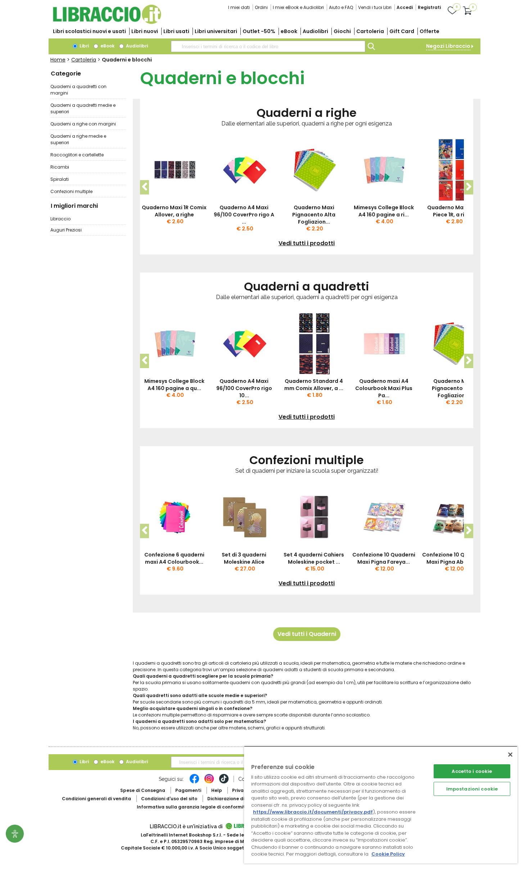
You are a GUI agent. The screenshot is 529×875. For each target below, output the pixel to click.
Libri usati (176, 31)
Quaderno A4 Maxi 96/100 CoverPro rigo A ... (244, 214)
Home (57, 59)
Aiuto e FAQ (341, 7)
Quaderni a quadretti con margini (78, 89)
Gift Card (401, 31)
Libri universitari (216, 31)
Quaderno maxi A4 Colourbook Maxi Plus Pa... (383, 388)
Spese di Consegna (142, 790)
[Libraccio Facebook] (194, 782)
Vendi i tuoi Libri (375, 7)
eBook (289, 31)
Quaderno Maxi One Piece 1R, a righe (453, 211)
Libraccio (60, 219)
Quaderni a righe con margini (83, 124)
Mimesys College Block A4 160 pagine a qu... (174, 384)
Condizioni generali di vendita (96, 799)
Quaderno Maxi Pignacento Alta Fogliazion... (313, 214)
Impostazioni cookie (472, 788)
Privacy (240, 790)
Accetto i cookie (472, 771)
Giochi (342, 31)
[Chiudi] (510, 754)
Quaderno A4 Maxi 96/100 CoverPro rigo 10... (244, 388)
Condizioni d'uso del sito (169, 799)
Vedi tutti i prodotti (307, 243)
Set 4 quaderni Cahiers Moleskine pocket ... (314, 558)
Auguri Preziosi (66, 230)
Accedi (405, 7)
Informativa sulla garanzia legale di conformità (192, 807)
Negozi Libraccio (448, 46)
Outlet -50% (259, 31)
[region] (380, 804)
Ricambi (59, 167)
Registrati (429, 7)
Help (216, 790)
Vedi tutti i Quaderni (306, 634)
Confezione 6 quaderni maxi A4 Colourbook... (174, 558)
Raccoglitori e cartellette (77, 155)
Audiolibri (315, 31)
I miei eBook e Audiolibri (298, 7)
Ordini (261, 7)
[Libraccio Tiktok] (224, 782)
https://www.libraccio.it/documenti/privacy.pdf (313, 811)
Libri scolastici (89, 31)
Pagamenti (188, 790)
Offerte (429, 31)
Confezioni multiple (71, 191)
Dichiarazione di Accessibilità (241, 799)
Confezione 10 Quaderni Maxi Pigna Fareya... (383, 558)
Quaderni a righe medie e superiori (78, 139)
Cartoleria (370, 31)
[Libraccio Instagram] (209, 782)
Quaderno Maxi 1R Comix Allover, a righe (174, 211)
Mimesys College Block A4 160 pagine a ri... (384, 211)
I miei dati (239, 7)
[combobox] (268, 46)
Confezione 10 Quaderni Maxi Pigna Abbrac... (453, 558)
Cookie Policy (388, 854)
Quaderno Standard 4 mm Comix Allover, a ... (313, 384)
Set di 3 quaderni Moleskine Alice (244, 558)
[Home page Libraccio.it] (107, 22)
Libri (83, 46)
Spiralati (59, 179)
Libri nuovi (144, 31)
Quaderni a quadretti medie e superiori (83, 108)
